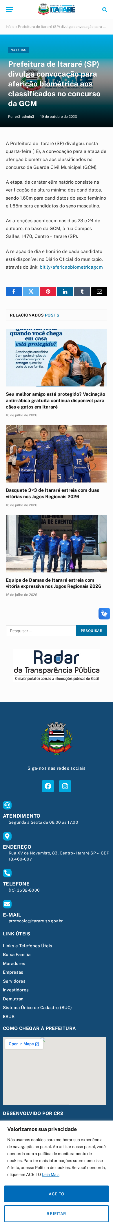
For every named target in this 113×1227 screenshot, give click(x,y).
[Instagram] (65, 786)
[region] (56, 1174)
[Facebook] (48, 786)
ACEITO (56, 1194)
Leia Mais (50, 1174)
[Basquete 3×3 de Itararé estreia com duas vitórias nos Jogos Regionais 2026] (56, 454)
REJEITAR (56, 1213)
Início (10, 27)
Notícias (18, 50)
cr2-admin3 (24, 117)
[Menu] (9, 9)
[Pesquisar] (104, 9)
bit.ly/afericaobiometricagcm (71, 267)
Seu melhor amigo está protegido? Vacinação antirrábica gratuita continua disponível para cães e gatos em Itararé (55, 400)
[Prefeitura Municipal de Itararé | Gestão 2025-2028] (56, 9)
